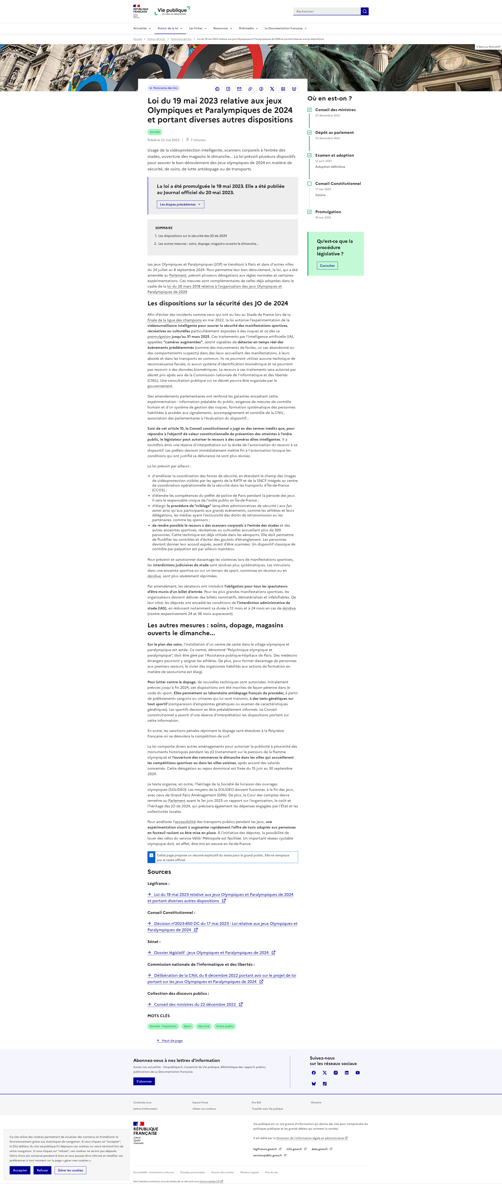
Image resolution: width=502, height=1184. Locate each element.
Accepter (20, 1170)
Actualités (140, 28)
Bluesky (314, 1084)
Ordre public (224, 1026)
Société (155, 132)
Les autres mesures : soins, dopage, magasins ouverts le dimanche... (208, 243)
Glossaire (316, 1102)
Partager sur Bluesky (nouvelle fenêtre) (294, 89)
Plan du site (271, 1172)
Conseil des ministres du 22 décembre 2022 (195, 1004)
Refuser (42, 1170)
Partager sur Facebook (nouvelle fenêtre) (261, 89)
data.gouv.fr (320, 1149)
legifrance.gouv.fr (265, 1149)
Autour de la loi (168, 28)
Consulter (327, 265)
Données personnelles (193, 1172)
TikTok (325, 1084)
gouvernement (159, 386)
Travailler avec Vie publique (267, 1109)
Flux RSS (256, 1102)
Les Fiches (195, 28)
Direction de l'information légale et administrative (310, 1138)
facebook (314, 1073)
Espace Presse (200, 1102)
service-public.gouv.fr (268, 1155)
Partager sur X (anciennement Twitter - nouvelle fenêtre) (272, 89)
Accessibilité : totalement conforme (154, 1172)
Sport (187, 1026)
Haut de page (172, 1040)
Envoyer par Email (239, 89)
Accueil (137, 39)
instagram (336, 1073)
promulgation (159, 336)
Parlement (177, 275)
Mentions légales (250, 1172)
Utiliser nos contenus (204, 1109)
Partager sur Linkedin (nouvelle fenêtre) (283, 89)
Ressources (220, 28)
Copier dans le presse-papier (250, 89)
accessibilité (185, 821)
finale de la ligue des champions (174, 320)
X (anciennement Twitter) (325, 1073)
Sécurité (203, 1026)
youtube (358, 1073)
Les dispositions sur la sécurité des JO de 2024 (192, 235)
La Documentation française (284, 28)
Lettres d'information (145, 1109)
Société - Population (163, 1026)
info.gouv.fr (294, 1149)
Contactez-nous (142, 1102)
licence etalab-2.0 (209, 1181)
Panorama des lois (181, 39)
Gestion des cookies (222, 1172)
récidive (154, 576)
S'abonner (144, 1081)
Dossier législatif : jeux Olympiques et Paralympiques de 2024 (211, 953)
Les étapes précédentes (178, 204)
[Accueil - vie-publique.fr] (172, 11)
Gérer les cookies (70, 1170)
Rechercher (365, 11)
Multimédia (246, 28)
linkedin (347, 1073)
